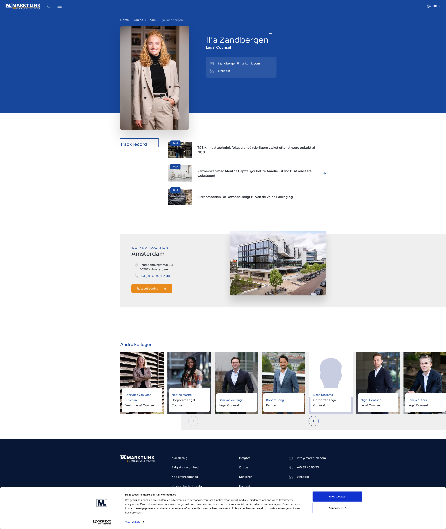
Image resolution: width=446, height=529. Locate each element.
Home (124, 20)
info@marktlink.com (311, 458)
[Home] (23, 6)
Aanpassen (335, 507)
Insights (245, 458)
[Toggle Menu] (59, 6)
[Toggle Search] (49, 6)
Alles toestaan (337, 496)
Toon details (132, 522)
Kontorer (245, 477)
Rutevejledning (148, 288)
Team (152, 20)
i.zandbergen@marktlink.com (239, 63)
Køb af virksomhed (185, 477)
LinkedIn (224, 71)
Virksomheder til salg (187, 486)
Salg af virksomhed (185, 467)
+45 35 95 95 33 (308, 467)
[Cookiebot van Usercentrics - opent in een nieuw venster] (102, 522)
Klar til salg (179, 458)
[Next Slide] (314, 421)
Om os (138, 20)
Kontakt (244, 486)
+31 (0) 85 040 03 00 (155, 276)
